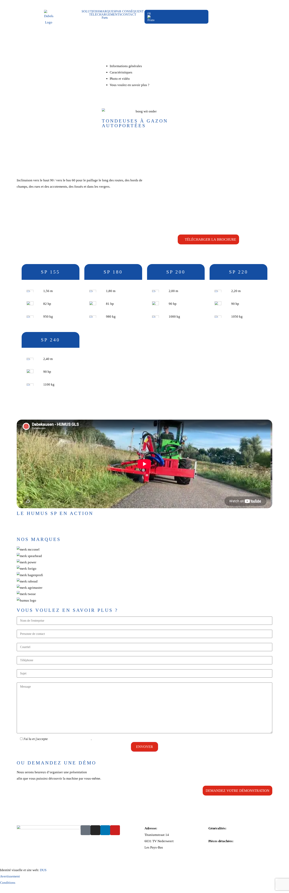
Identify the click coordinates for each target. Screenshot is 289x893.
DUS (43, 870)
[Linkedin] (105, 830)
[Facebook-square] (85, 830)
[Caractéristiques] (133, 72)
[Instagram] (95, 830)
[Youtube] (115, 830)
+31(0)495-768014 (221, 835)
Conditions (7, 883)
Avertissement (10, 876)
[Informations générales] (143, 66)
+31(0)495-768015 (221, 847)
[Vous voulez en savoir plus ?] (150, 85)
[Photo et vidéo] (131, 79)
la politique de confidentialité (70, 739)
